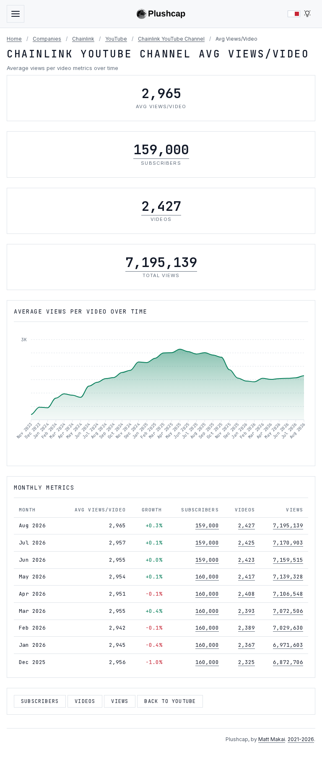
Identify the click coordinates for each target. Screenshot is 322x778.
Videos (85, 701)
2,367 (246, 644)
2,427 (161, 206)
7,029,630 (288, 627)
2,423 (246, 559)
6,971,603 (288, 644)
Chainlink (83, 39)
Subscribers (40, 701)
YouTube (116, 39)
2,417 (246, 576)
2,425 (246, 542)
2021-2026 (301, 739)
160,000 (207, 576)
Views (119, 701)
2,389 (246, 627)
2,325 (246, 662)
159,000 (161, 149)
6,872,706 (288, 662)
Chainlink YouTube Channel (171, 39)
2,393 (246, 611)
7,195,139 (161, 262)
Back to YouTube (170, 701)
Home (14, 39)
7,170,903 (288, 542)
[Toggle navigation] (15, 14)
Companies (47, 39)
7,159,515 (288, 559)
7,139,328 (288, 576)
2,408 (246, 593)
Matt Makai (271, 739)
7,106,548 (288, 593)
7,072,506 (288, 611)
